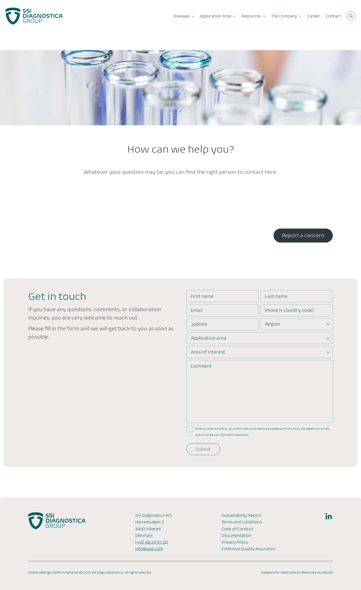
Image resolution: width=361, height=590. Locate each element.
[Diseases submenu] (193, 16)
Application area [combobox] (208, 338)
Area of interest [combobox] (208, 352)
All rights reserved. (138, 573)
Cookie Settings (39, 573)
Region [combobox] (272, 324)
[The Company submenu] (300, 16)
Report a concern (303, 235)
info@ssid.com (149, 548)
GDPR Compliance (65, 573)
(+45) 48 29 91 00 (151, 542)
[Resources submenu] (264, 16)
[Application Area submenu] (234, 16)
